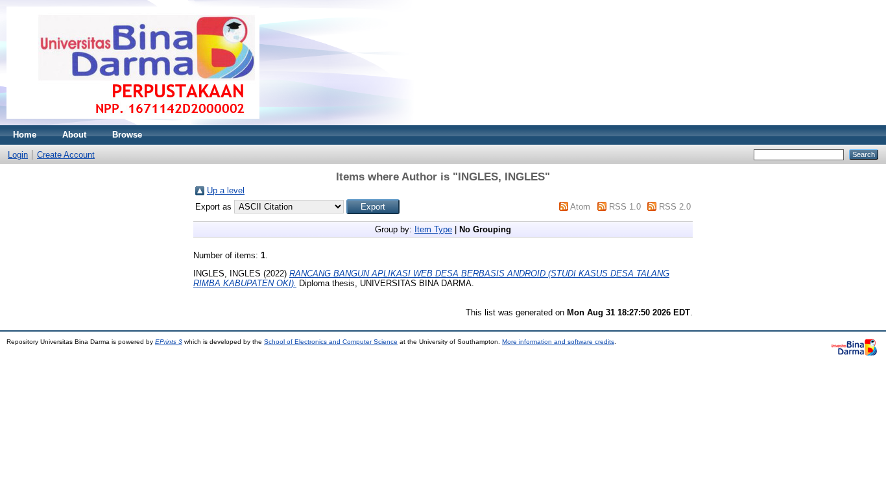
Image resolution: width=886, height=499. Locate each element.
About (74, 135)
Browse (127, 135)
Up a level (226, 190)
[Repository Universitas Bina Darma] (133, 122)
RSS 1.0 (625, 207)
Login (18, 155)
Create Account (66, 155)
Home (24, 135)
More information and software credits (558, 341)
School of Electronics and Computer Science (331, 341)
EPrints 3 (168, 341)
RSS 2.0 (675, 207)
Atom (580, 207)
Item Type (433, 229)
